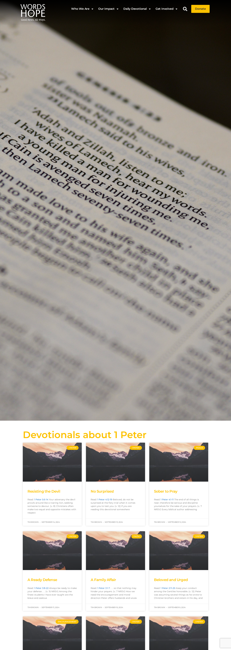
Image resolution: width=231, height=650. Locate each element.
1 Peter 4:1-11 (167, 499)
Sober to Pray (165, 491)
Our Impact (106, 9)
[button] (185, 9)
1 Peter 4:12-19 (104, 499)
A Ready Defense (42, 580)
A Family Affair (103, 580)
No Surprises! (102, 491)
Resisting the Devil (44, 491)
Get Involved (164, 9)
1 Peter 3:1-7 (103, 588)
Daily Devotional (135, 9)
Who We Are (80, 9)
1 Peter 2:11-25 (168, 588)
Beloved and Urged (171, 580)
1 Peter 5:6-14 (41, 499)
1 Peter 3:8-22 (41, 588)
